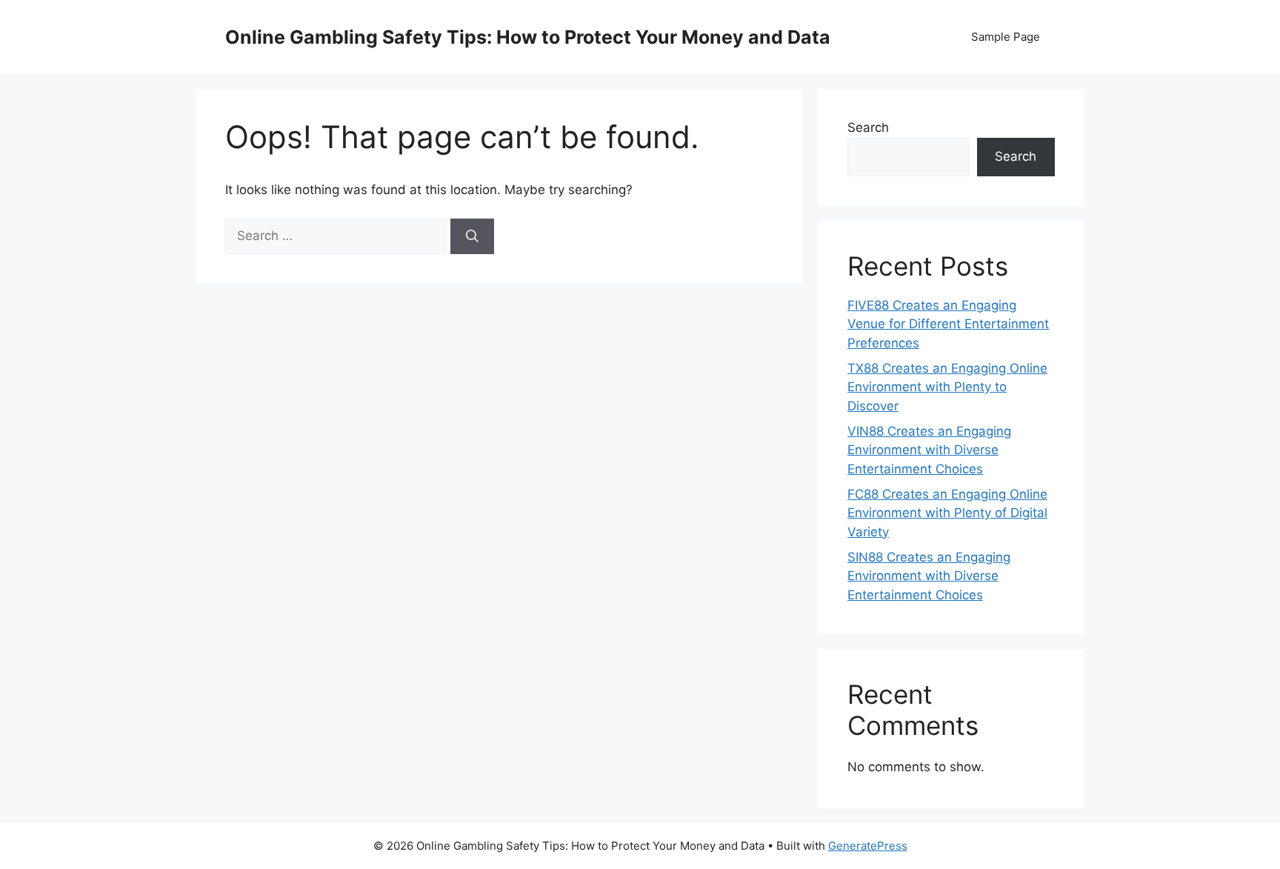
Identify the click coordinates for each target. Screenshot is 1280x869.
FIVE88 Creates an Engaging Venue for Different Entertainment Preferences (948, 324)
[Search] (472, 236)
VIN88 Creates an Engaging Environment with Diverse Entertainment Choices (929, 450)
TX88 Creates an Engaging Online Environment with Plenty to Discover (947, 387)
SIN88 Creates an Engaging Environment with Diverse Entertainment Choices (928, 576)
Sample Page (1005, 37)
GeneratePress (867, 846)
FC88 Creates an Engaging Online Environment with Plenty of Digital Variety (947, 513)
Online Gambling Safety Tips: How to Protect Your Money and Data (527, 37)
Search (868, 127)
